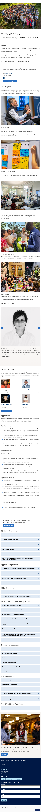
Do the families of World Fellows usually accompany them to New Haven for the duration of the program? (19, 698)
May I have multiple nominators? (9, 662)
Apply (3, 779)
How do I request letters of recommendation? (12, 605)
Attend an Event (17, 779)
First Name (3, 784)
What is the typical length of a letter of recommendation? (14, 618)
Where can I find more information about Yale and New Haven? (15, 708)
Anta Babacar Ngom (5, 389)
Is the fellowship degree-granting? (9, 680)
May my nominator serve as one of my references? (12, 666)
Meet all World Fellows (6, 411)
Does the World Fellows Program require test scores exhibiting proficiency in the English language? (18, 544)
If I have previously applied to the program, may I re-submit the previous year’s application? (19, 573)
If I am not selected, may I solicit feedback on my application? (15, 582)
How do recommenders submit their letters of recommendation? (16, 609)
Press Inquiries (3, 772)
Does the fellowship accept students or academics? (13, 553)
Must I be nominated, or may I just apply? (11, 648)
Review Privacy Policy (22, 807)
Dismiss (37, 809)
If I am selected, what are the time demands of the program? (15, 689)
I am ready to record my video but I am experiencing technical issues (16, 596)
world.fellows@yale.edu (8, 73)
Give (2, 773)
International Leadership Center (7, 32)
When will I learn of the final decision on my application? (14, 578)
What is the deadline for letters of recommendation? (13, 614)
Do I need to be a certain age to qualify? (10, 539)
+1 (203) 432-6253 (5, 766)
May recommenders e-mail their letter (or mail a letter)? (14, 639)
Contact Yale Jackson (4, 771)
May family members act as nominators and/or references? (14, 671)
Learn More (4, 754)
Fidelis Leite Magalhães (26, 389)
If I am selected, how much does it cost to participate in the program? (16, 693)
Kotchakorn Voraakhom (6, 404)
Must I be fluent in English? (8, 549)
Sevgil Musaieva (25, 404)
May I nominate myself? (7, 657)
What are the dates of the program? (9, 684)
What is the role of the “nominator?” (10, 653)
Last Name (3, 789)
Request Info (9, 779)
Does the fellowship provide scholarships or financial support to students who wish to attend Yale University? (18, 559)
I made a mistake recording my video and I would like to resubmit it (16, 591)
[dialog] (20, 809)
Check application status (8, 525)
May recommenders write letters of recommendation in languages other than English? (18, 624)
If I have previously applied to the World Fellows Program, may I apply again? (18, 568)
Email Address (3, 794)
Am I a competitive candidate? (8, 534)
